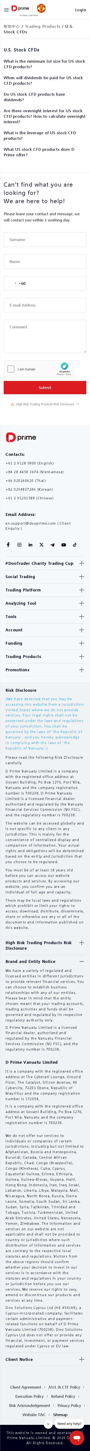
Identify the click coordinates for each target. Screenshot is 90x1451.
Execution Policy (29, 1396)
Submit (45, 387)
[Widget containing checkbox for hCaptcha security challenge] (38, 369)
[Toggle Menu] (6, 10)
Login (81, 9)
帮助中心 (12, 26)
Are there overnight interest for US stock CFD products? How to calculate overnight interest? (45, 116)
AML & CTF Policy (64, 1387)
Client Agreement (25, 1387)
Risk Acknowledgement (29, 1405)
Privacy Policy (69, 1405)
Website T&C (34, 1414)
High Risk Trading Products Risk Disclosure (45, 404)
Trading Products (42, 26)
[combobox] (14, 283)
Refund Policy (63, 1396)
